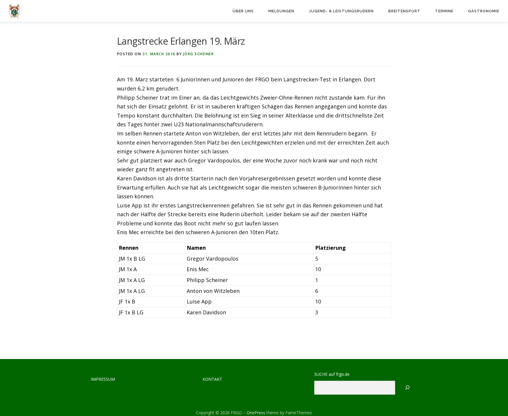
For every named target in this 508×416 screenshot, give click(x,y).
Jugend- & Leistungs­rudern (341, 11)
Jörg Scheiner (198, 53)
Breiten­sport (404, 11)
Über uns (243, 11)
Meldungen (281, 11)
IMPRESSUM (103, 379)
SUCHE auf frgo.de (332, 374)
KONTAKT (212, 379)
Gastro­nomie (483, 11)
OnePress (256, 412)
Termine (444, 11)
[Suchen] (407, 388)
